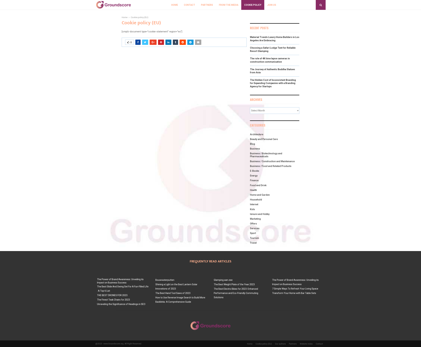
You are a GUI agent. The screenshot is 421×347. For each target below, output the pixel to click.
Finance (254, 180)
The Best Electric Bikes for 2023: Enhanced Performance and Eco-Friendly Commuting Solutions (236, 293)
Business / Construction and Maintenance (272, 161)
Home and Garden (260, 195)
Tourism (254, 238)
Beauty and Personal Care (264, 139)
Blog (252, 144)
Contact (189, 5)
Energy (254, 175)
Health (253, 190)
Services (255, 228)
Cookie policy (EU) (264, 344)
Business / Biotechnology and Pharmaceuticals (266, 155)
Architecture (256, 134)
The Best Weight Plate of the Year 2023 (234, 284)
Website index (306, 344)
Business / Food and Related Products (270, 166)
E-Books (254, 171)
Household (256, 199)
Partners (207, 5)
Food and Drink (258, 185)
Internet (254, 204)
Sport (253, 233)
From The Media (228, 5)
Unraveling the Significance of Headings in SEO (121, 304)
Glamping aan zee (223, 280)
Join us (271, 5)
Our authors (280, 344)
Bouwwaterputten (164, 280)
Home (174, 5)
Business (255, 148)
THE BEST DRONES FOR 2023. (112, 295)
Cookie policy (252, 5)
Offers (253, 223)
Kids (252, 209)
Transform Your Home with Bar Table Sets (294, 293)
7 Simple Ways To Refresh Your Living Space (295, 288)
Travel (253, 243)
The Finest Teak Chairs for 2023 (113, 299)
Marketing (255, 219)
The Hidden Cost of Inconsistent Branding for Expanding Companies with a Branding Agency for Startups (273, 83)
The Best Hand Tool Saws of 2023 (172, 293)
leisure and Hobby (260, 214)
